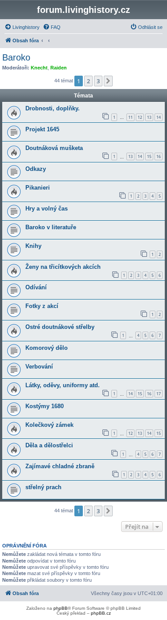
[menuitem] (22, 27)
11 (130, 117)
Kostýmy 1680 (44, 406)
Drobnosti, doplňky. (52, 108)
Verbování (39, 366)
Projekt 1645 (42, 129)
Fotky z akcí (41, 306)
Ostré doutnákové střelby (59, 327)
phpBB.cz (101, 613)
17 (158, 394)
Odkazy (35, 169)
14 (158, 117)
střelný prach (43, 487)
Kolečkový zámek (49, 424)
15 (149, 156)
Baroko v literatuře (50, 227)
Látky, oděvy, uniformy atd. (62, 385)
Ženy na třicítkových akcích (63, 266)
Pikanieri (37, 187)
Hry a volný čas (46, 208)
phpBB (60, 608)
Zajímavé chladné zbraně (59, 466)
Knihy (33, 246)
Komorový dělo (46, 347)
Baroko (16, 57)
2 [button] (88, 81)
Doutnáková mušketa (54, 148)
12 (140, 117)
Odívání (36, 287)
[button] (108, 81)
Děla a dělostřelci (49, 445)
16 (158, 156)
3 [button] (98, 81)
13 (149, 117)
